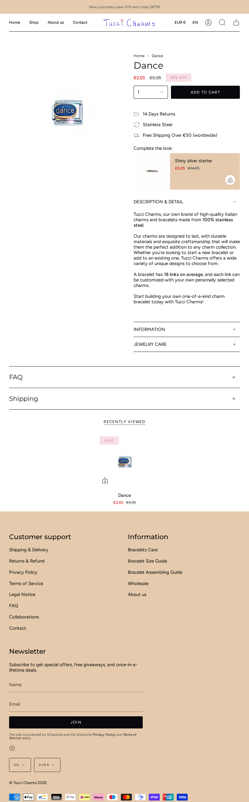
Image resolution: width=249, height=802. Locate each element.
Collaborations (24, 617)
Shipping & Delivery (28, 549)
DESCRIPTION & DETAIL (158, 202)
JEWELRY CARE (150, 344)
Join (75, 722)
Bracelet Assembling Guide (155, 572)
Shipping (23, 398)
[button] (34, 22)
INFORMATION (149, 329)
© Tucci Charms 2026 (27, 782)
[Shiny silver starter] (152, 171)
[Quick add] (105, 480)
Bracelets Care (143, 549)
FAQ (16, 377)
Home (139, 55)
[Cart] (236, 22)
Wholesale (138, 583)
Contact (17, 628)
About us (137, 594)
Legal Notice (22, 594)
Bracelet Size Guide (147, 561)
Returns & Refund (27, 561)
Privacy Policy (23, 572)
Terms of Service (26, 583)
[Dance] (124, 461)
